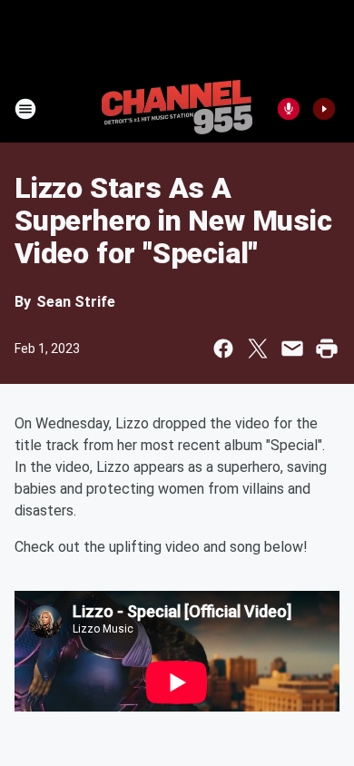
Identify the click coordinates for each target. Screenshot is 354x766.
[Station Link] (177, 109)
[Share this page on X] (257, 348)
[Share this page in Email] (292, 348)
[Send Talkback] (289, 109)
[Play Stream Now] (324, 109)
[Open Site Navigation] (25, 109)
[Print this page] (326, 348)
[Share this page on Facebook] (223, 348)
